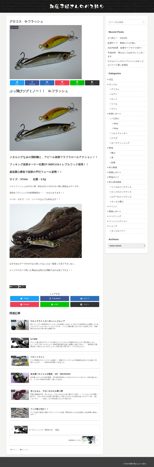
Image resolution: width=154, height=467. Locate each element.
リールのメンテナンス (121, 187)
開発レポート (115, 211)
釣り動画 (113, 167)
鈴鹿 (113, 162)
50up (116, 128)
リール (114, 104)
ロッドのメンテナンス (121, 192)
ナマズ (114, 138)
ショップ (113, 226)
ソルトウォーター (119, 133)
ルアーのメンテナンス (121, 197)
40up (116, 123)
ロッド (114, 99)
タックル (14, 286)
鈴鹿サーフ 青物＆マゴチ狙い (122, 43)
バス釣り (115, 118)
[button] (143, 22)
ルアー (23, 286)
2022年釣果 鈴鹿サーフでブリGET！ (125, 48)
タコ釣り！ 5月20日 (117, 38)
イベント (113, 206)
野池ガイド (114, 177)
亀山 (113, 153)
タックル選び (117, 202)
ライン (114, 109)
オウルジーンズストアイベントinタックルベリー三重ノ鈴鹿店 (126, 63)
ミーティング (115, 216)
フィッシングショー (118, 221)
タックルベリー (118, 231)
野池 (111, 148)
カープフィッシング (120, 143)
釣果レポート (115, 114)
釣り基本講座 (115, 182)
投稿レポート (115, 172)
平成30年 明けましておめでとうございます (126, 54)
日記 (111, 79)
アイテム (115, 89)
